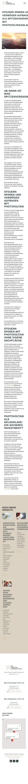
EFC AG (17, 674)
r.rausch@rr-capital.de (15, 691)
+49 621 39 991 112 (15, 706)
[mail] (14, 761)
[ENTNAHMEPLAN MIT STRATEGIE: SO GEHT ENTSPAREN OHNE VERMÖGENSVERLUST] (21, 516)
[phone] (17, 761)
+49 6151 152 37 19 (15, 690)
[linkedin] (11, 761)
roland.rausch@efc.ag (15, 708)
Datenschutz (8, 756)
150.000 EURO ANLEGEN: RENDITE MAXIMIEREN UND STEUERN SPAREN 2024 (8, 598)
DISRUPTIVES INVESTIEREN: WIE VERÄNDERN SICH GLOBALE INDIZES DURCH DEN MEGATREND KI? (9, 532)
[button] (14, 732)
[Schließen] (19, 726)
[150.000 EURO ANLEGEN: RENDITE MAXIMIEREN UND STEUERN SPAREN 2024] (7, 583)
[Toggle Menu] (24, 3)
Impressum (15, 756)
